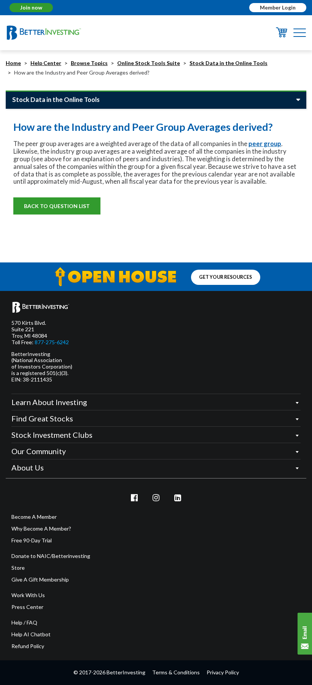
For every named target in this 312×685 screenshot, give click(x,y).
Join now (31, 7)
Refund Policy (27, 646)
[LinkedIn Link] (177, 497)
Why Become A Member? (41, 529)
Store (18, 568)
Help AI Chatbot (31, 634)
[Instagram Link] (156, 497)
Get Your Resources (225, 277)
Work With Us (28, 595)
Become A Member (34, 517)
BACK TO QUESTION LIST (57, 206)
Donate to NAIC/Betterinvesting (50, 556)
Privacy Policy (223, 672)
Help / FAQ (24, 623)
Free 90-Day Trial (31, 540)
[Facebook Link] (134, 497)
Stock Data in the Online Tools (228, 63)
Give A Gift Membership (40, 580)
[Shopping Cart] (281, 35)
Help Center (45, 63)
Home (13, 63)
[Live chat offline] (305, 634)
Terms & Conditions (176, 672)
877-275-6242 (52, 342)
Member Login (278, 7)
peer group (264, 144)
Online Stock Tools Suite (148, 63)
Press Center (27, 607)
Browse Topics (89, 63)
